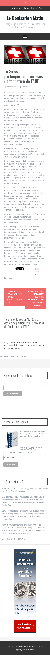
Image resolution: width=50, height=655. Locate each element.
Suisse (9, 278)
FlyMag (19, 649)
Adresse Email (10, 384)
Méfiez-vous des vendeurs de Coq (27, 8)
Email (37, 273)
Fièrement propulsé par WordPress (22, 647)
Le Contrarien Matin (25, 18)
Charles (25, 87)
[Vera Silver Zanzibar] (25, 591)
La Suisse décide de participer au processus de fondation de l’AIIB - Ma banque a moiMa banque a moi (24, 345)
